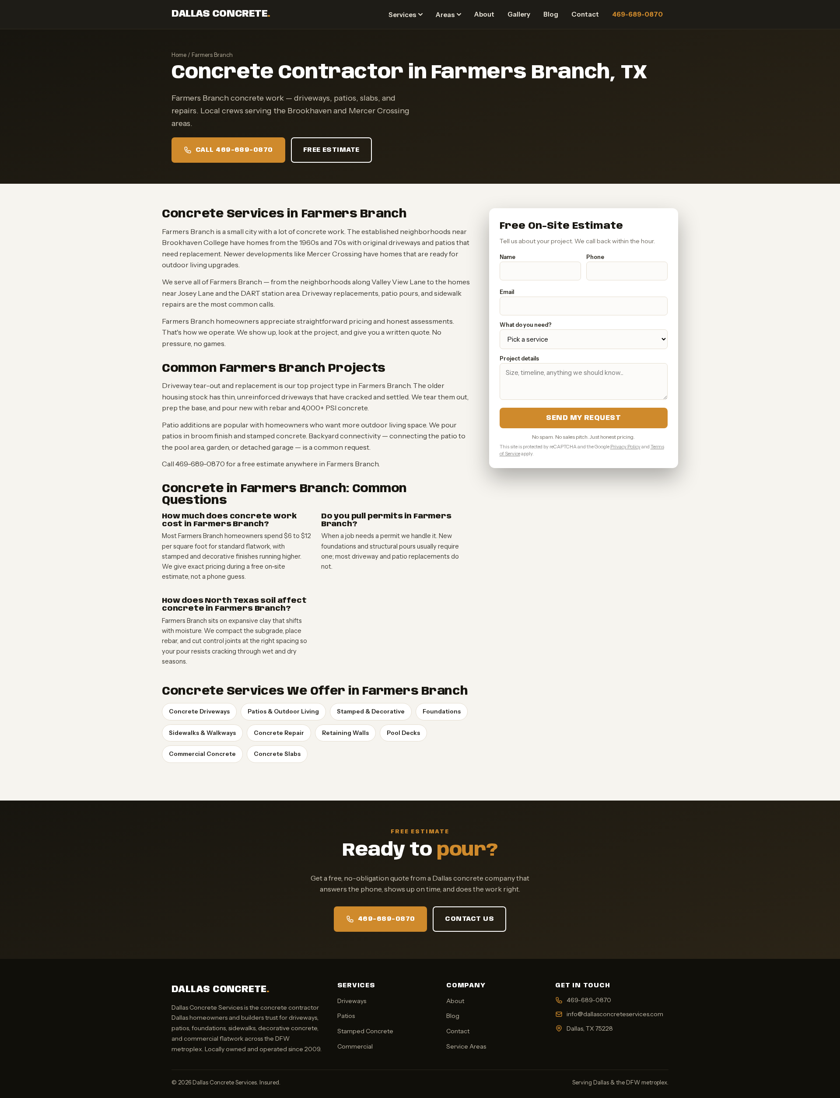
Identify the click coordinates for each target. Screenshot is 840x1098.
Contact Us (469, 919)
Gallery (519, 14)
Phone (595, 257)
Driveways (351, 1001)
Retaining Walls (345, 732)
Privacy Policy (625, 447)
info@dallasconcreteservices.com (615, 1014)
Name (507, 257)
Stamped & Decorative (371, 711)
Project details (519, 358)
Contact (585, 14)
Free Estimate (331, 150)
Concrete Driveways (199, 711)
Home (179, 54)
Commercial (355, 1046)
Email (507, 292)
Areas (445, 14)
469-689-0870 (637, 14)
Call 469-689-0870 (234, 150)
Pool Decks (403, 732)
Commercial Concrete (202, 753)
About (484, 14)
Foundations (442, 711)
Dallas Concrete (221, 14)
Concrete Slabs (277, 753)
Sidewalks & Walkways (202, 732)
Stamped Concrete (365, 1031)
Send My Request (583, 418)
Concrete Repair (279, 732)
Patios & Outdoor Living (283, 711)
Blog (550, 14)
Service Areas (466, 1046)
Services (402, 14)
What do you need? (526, 325)
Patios (346, 1016)
